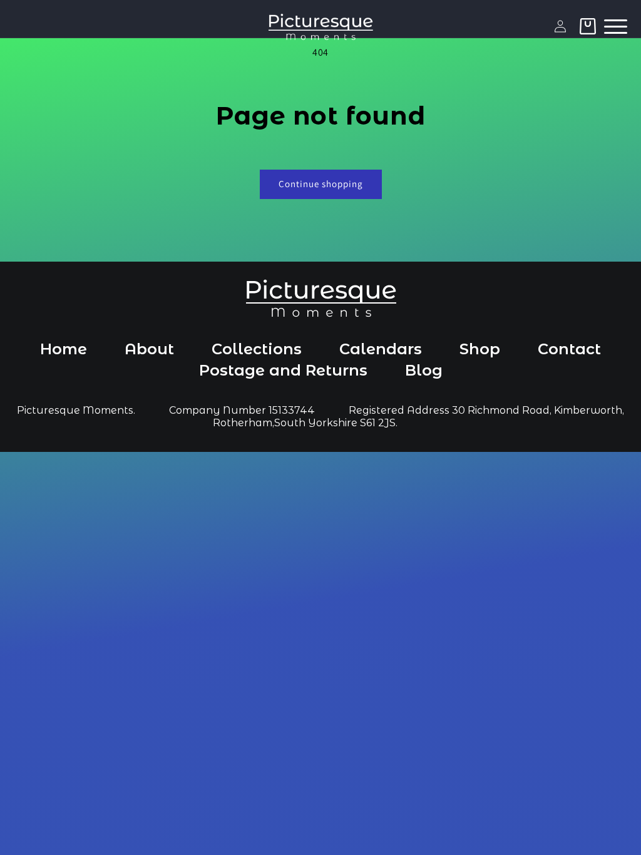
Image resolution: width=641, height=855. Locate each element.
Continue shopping (321, 184)
